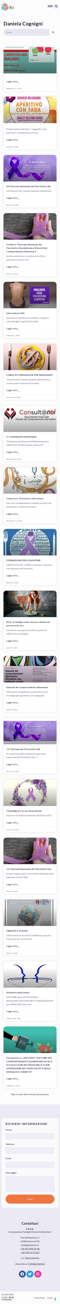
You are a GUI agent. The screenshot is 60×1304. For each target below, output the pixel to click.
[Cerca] (53, 32)
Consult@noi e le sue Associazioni (24, 810)
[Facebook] (22, 1274)
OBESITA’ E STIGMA (17, 930)
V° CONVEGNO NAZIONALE (21, 436)
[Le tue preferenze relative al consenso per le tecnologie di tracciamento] (55, 1299)
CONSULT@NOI (36, 1264)
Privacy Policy (39, 1298)
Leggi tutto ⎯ (13, 81)
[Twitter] (30, 1274)
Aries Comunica (7, 1298)
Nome (9, 1129)
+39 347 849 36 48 (30, 1248)
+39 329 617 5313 (30, 1252)
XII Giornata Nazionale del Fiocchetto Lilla (28, 186)
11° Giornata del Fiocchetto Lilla (23, 749)
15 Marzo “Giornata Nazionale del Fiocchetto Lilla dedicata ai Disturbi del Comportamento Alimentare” (26, 248)
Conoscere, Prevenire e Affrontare (25, 498)
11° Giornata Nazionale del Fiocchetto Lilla (28, 869)
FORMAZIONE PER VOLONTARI (23, 560)
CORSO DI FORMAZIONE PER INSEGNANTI (29, 375)
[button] (50, 6)
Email (8, 1158)
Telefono (10, 1144)
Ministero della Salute (17, 992)
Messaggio (11, 1172)
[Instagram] (37, 1274)
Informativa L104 (15, 313)
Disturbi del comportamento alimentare (27, 687)
